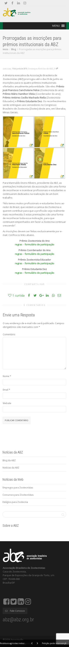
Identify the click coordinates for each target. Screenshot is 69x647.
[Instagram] (25, 3)
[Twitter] (6, 3)
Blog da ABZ (9, 460)
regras (18, 244)
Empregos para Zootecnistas (18, 487)
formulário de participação (39, 244)
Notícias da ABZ (45, 68)
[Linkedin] (18, 3)
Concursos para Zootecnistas (18, 494)
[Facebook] (12, 3)
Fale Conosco (17, 610)
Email (5, 389)
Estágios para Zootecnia (15, 502)
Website (7, 403)
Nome (6, 376)
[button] (56, 25)
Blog (13, 49)
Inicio (5, 49)
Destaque (33, 68)
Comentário (9, 334)
